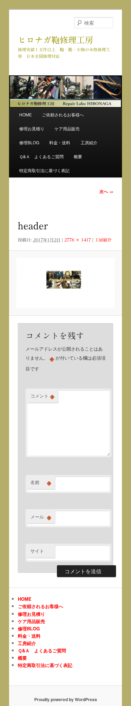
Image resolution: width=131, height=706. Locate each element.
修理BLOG (29, 142)
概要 (78, 156)
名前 (40, 482)
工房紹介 (89, 142)
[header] (65, 283)
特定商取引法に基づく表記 (44, 170)
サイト (37, 550)
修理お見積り (31, 128)
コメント (42, 395)
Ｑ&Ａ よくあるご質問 (41, 156)
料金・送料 (59, 142)
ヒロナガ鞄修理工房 (55, 40)
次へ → (106, 191)
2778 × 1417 (77, 240)
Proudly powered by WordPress (65, 699)
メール (40, 516)
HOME (25, 114)
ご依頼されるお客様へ (63, 114)
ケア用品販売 (67, 128)
